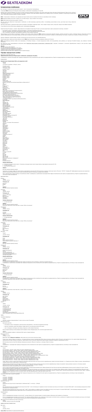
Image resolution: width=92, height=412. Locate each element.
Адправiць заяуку (6, 66)
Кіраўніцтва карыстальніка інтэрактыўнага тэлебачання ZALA (39, 43)
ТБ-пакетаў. (32, 26)
